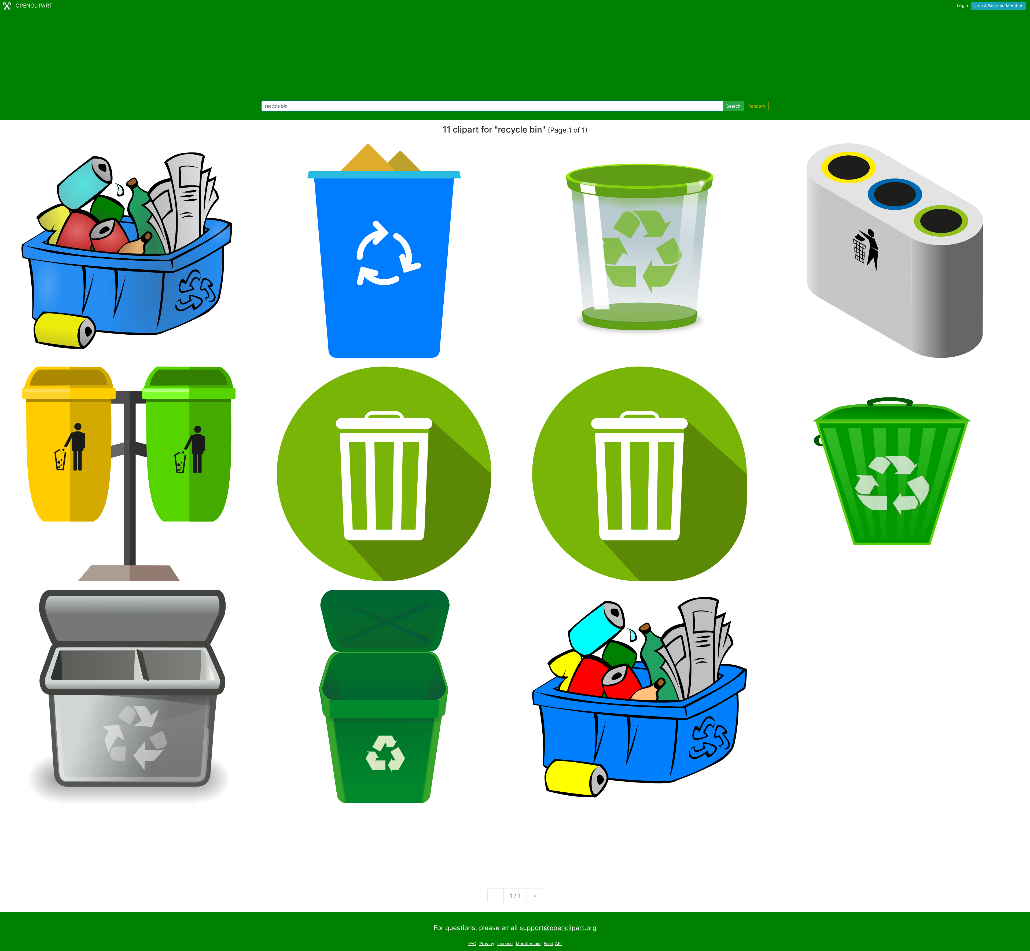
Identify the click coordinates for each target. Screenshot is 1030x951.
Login (962, 5)
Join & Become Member (998, 5)
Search (733, 106)
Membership (528, 943)
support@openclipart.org (558, 928)
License (505, 943)
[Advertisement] (515, 56)
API (558, 943)
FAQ (472, 943)
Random (756, 106)
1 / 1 (515, 896)
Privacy (486, 943)
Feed (548, 943)
